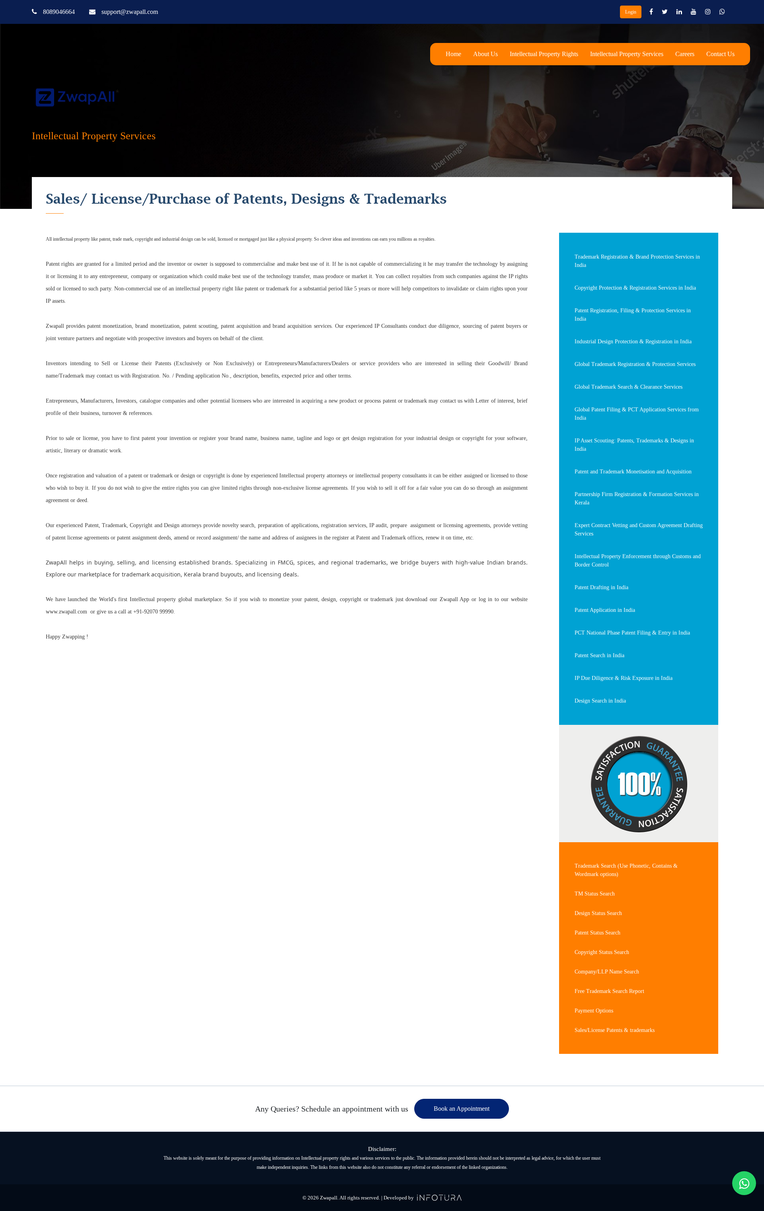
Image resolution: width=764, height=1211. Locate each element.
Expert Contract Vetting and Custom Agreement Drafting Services (639, 529)
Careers (684, 54)
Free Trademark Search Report (609, 991)
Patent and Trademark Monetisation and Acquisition (633, 472)
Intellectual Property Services (626, 54)
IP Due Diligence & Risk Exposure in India (623, 678)
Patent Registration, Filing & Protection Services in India (633, 315)
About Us (485, 54)
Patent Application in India (605, 610)
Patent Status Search (597, 933)
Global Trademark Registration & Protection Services (635, 364)
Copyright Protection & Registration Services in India (635, 288)
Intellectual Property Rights (544, 54)
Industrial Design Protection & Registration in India (633, 342)
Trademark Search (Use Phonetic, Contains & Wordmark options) (626, 870)
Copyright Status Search (602, 952)
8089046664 (59, 11)
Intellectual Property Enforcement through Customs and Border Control (638, 560)
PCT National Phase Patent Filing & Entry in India (632, 633)
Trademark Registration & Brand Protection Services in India (637, 261)
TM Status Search (595, 894)
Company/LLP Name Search (607, 972)
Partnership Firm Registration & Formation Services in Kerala (637, 498)
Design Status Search (598, 913)
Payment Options (594, 1011)
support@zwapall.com (129, 11)
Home (453, 54)
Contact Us (720, 54)
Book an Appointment (461, 1108)
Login (630, 12)
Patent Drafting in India (601, 587)
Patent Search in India (599, 655)
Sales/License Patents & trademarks (615, 1030)
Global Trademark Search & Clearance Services (628, 387)
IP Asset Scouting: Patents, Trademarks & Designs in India (634, 445)
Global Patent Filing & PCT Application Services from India (637, 414)
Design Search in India (600, 701)
